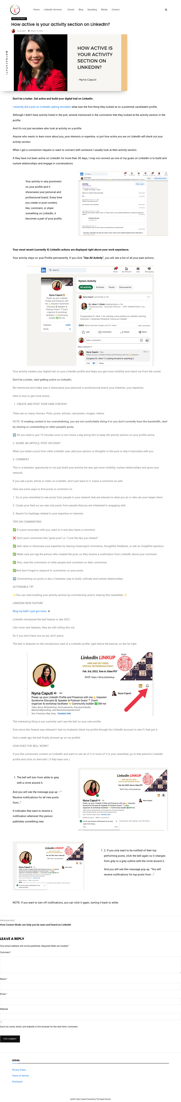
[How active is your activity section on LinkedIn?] (63, 90)
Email (3, 994)
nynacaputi (21, 31)
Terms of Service (20, 1075)
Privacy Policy (19, 1070)
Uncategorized (19, 19)
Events (71, 9)
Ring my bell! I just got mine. (30, 611)
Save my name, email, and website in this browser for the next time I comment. (39, 1026)
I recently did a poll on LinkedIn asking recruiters (42, 106)
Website (4, 1009)
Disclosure (17, 1081)
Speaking (92, 9)
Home (37, 9)
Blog (81, 9)
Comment (5, 952)
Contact (115, 9)
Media (104, 9)
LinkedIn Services (53, 9)
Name (3, 979)
